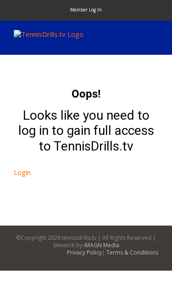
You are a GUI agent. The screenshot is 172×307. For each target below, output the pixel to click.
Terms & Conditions (132, 252)
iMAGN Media (101, 245)
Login (22, 172)
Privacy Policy (84, 252)
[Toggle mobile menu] (154, 35)
